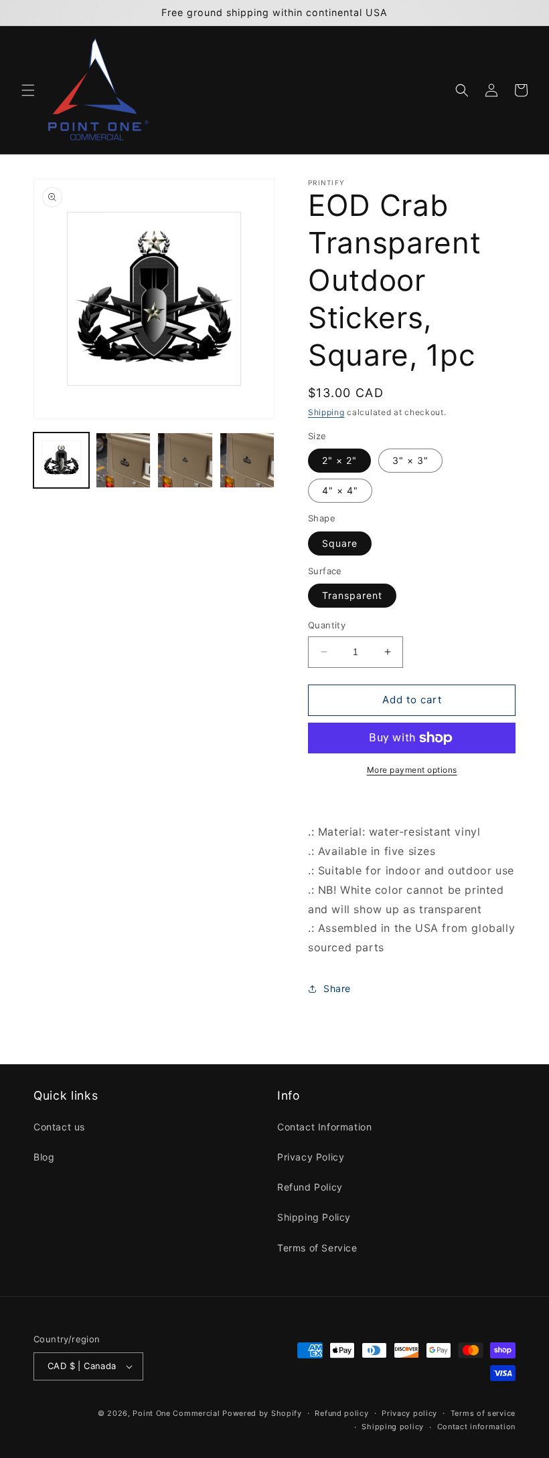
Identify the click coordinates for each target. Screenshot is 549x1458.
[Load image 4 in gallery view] (123, 460)
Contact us (59, 1126)
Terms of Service (317, 1247)
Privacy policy (409, 1413)
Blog (43, 1157)
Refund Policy (310, 1187)
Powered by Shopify (262, 1413)
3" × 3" (410, 460)
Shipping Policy (314, 1217)
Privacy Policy (310, 1157)
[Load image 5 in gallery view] (185, 460)
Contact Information (324, 1126)
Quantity (326, 625)
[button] (28, 90)
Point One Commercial (176, 1413)
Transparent (352, 595)
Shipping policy (393, 1426)
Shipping (326, 412)
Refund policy (341, 1413)
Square (340, 543)
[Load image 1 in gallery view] (61, 460)
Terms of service (483, 1413)
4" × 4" (340, 490)
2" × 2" (339, 460)
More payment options (412, 770)
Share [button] (337, 988)
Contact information (476, 1426)
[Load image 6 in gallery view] (247, 460)
